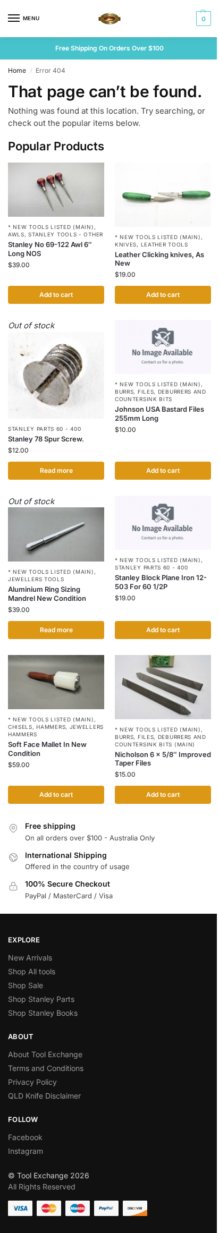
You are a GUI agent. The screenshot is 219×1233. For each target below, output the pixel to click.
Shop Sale (25, 985)
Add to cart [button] (56, 295)
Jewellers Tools (36, 579)
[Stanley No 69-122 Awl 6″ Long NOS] (56, 190)
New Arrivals (30, 957)
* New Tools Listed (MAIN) (51, 227)
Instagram (25, 1150)
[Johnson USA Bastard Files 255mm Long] (163, 347)
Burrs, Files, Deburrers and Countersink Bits (160, 395)
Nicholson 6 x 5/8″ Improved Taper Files (163, 759)
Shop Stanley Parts (41, 999)
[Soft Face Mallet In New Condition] (56, 682)
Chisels (20, 727)
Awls (16, 234)
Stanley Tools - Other (65, 234)
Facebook (25, 1137)
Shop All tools (31, 971)
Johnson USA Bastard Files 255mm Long (159, 413)
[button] (202, 18)
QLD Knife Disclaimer (44, 1095)
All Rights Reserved (41, 1186)
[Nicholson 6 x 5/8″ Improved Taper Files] (163, 687)
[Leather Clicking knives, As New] (163, 195)
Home (17, 70)
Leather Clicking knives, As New (159, 259)
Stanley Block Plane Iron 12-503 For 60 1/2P (161, 582)
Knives (126, 244)
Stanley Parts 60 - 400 (44, 429)
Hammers (50, 727)
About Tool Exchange (45, 1054)
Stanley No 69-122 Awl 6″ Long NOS (50, 249)
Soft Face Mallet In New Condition (47, 749)
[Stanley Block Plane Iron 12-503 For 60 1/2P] (163, 523)
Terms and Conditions (45, 1068)
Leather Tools (164, 244)
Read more (56, 470)
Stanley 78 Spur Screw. (46, 439)
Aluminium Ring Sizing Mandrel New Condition (47, 593)
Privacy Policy (32, 1081)
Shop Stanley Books (43, 1012)
